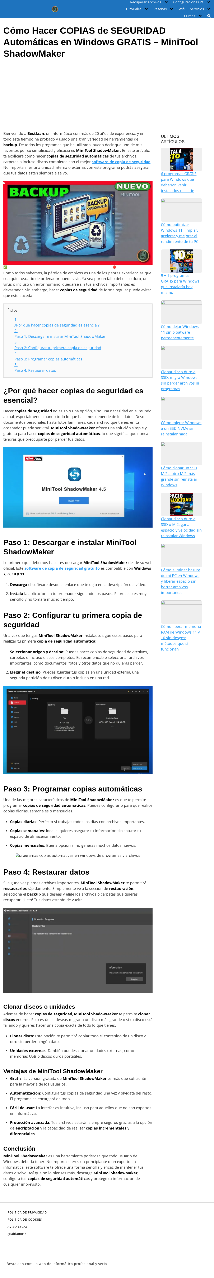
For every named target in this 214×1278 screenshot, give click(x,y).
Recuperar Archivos (145, 2)
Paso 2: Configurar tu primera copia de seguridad (57, 345)
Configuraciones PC (188, 2)
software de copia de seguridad (121, 161)
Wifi (182, 9)
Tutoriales (133, 9)
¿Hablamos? (17, 1234)
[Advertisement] (107, 94)
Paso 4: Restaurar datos (35, 367)
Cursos (189, 16)
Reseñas (160, 9)
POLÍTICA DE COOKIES (25, 1219)
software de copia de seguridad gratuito (62, 568)
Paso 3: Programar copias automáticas (48, 356)
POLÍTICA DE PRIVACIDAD (27, 1212)
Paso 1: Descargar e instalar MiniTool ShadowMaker (59, 333)
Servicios (197, 9)
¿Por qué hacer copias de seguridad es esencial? (56, 322)
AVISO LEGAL (18, 1227)
